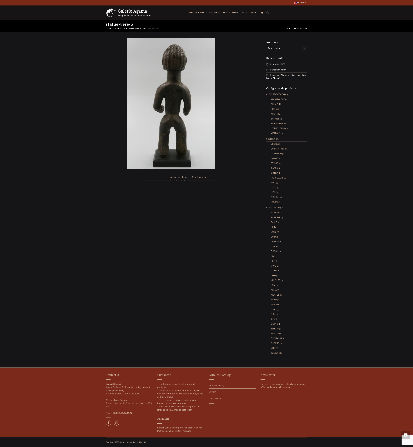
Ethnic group (273, 207)
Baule (274, 222)
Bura (273, 236)
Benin (274, 144)
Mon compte (249, 12)
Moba (274, 290)
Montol (275, 294)
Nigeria (274, 197)
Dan (273, 246)
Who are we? (197, 12)
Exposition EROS (277, 64)
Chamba (275, 241)
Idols (274, 109)
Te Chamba (276, 338)
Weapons (275, 133)
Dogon (274, 251)
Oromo (274, 324)
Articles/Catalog (275, 94)
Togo (274, 202)
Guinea (274, 173)
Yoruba (274, 353)
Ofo (273, 319)
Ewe (273, 256)
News (235, 12)
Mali (273, 182)
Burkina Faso (278, 148)
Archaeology (278, 99)
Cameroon (276, 153)
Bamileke (275, 217)
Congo (274, 158)
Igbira (274, 270)
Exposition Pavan (278, 69)
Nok (273, 314)
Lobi (273, 285)
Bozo (274, 232)
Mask (273, 114)
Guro (273, 265)
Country (270, 139)
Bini (273, 227)
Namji (274, 309)
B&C (144, 442)
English (300, 2)
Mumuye (275, 304)
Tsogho (275, 343)
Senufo (275, 328)
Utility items (278, 128)
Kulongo (275, 280)
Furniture (276, 104)
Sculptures (277, 123)
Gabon (274, 168)
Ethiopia (275, 163)
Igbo (273, 275)
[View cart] (261, 12)
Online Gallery (218, 12)
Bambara (275, 212)
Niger (274, 187)
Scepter (275, 118)
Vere (273, 348)
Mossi (274, 299)
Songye (275, 333)
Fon (273, 261)
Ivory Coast (277, 177)
